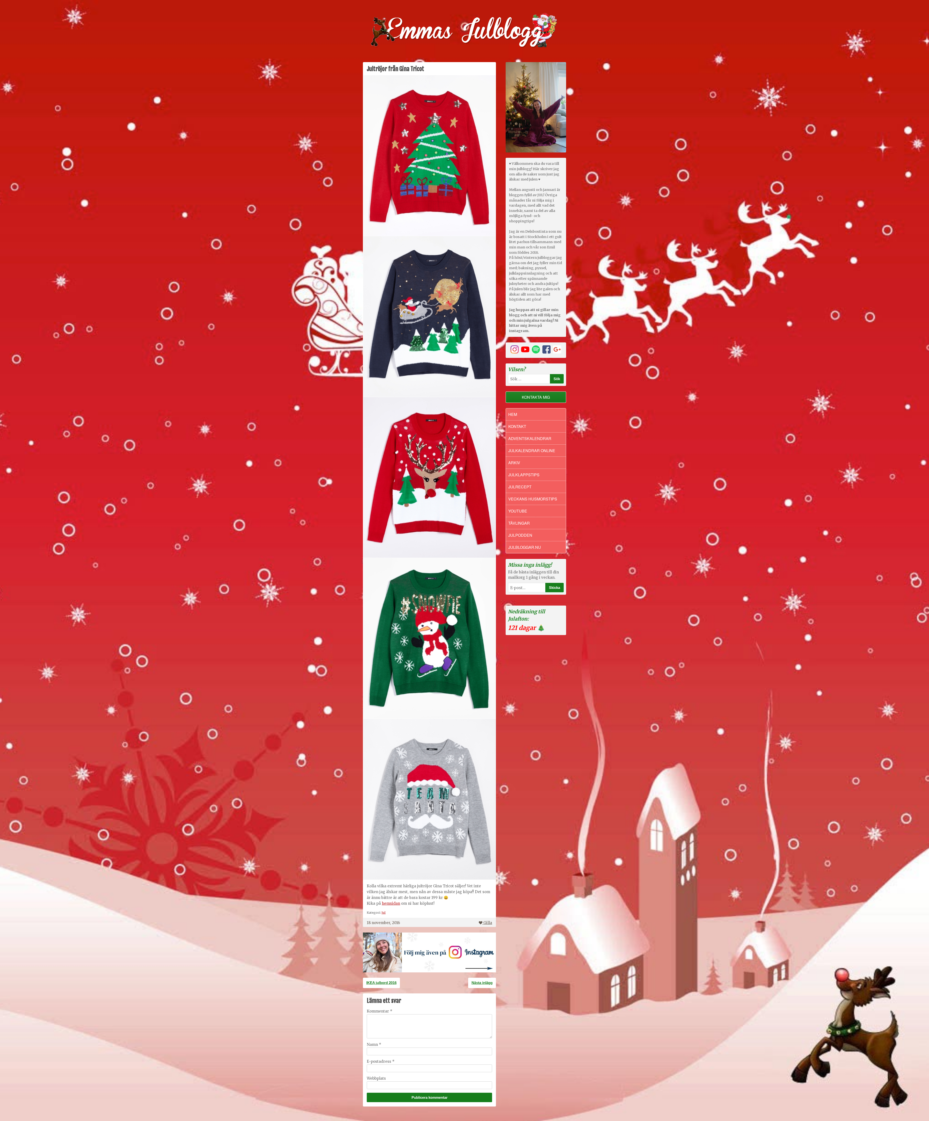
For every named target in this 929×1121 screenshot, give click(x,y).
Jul (384, 912)
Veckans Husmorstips (532, 499)
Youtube (517, 511)
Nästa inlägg (482, 983)
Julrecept (520, 487)
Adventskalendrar (529, 438)
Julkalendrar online (531, 450)
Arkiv (514, 462)
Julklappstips (523, 474)
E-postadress (381, 1061)
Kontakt (517, 426)
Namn (374, 1044)
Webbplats (376, 1078)
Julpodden (520, 535)
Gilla (487, 922)
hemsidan (391, 903)
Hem (512, 414)
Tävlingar (519, 523)
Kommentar (379, 1011)
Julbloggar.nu (524, 547)
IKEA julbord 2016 (381, 983)
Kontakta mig (536, 397)
